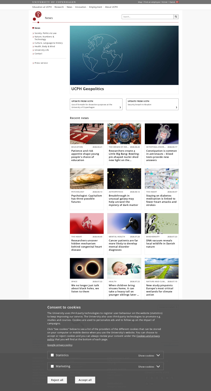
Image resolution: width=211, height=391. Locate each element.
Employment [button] (95, 6)
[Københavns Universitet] (37, 17)
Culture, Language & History (49, 43)
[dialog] (105, 345)
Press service (41, 63)
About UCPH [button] (111, 6)
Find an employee (152, 2)
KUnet (165, 2)
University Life (42, 50)
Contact (38, 53)
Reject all (57, 380)
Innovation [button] (80, 6)
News (37, 28)
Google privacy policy (59, 345)
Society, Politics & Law (45, 33)
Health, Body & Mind (45, 46)
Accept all (85, 380)
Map (140, 2)
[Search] (176, 16)
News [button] (69, 6)
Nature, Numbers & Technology (44, 38)
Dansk (172, 2)
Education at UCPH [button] (42, 6)
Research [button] (59, 6)
